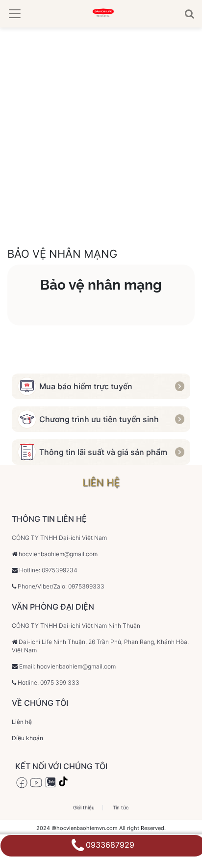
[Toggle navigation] (14, 13)
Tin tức (121, 807)
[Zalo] (50, 783)
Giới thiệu (84, 807)
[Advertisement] (101, 133)
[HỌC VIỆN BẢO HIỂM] (103, 14)
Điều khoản (27, 738)
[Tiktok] (64, 783)
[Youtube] (36, 783)
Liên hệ (22, 721)
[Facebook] (22, 783)
